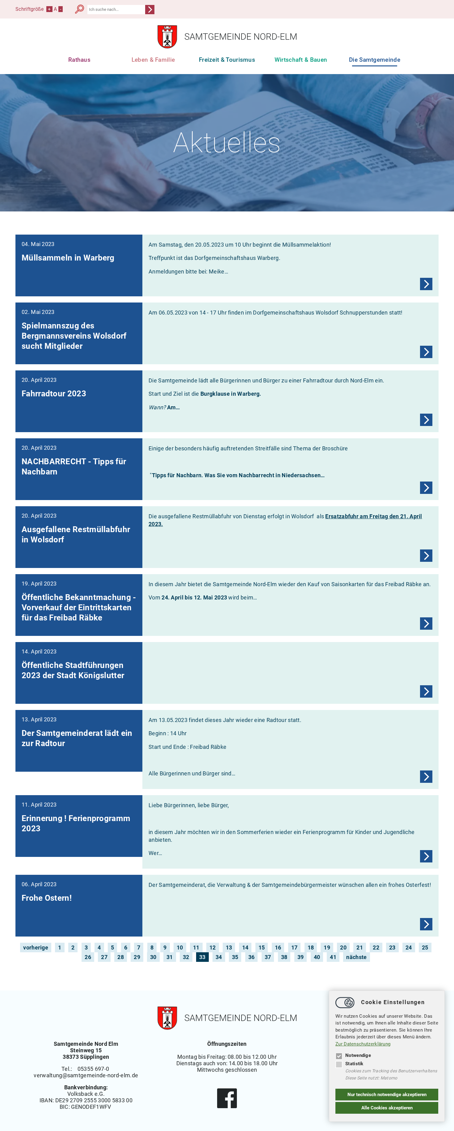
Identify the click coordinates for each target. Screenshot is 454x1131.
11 (196, 947)
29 (137, 957)
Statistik (354, 1063)
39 (300, 957)
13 (229, 947)
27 (104, 957)
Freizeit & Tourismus (227, 59)
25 (425, 947)
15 (262, 947)
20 (343, 947)
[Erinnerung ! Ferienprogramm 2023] (426, 856)
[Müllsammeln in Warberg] (426, 284)
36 (251, 957)
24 (409, 947)
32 (186, 957)
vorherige (35, 947)
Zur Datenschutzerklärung (362, 1044)
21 (359, 947)
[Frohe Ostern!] (426, 924)
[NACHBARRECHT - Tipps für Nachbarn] (426, 488)
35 (235, 957)
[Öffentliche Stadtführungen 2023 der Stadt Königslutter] (426, 691)
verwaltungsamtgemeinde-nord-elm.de (86, 1075)
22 (376, 947)
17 (294, 947)
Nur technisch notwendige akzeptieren (387, 1094)
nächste (356, 957)
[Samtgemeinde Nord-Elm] (227, 47)
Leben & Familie (153, 59)
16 (278, 947)
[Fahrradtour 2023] (426, 420)
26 (88, 957)
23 (392, 947)
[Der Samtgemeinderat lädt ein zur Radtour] (426, 776)
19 (327, 947)
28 (120, 957)
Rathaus (79, 59)
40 (317, 957)
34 (219, 957)
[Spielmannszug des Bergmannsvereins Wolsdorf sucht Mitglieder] (426, 352)
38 (284, 957)
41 (333, 957)
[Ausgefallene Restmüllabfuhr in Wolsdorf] (426, 555)
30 (153, 957)
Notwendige (358, 1055)
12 (212, 947)
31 (169, 957)
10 (180, 947)
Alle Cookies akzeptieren (387, 1108)
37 (268, 957)
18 (311, 947)
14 (245, 947)
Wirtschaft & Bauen (301, 59)
